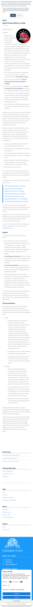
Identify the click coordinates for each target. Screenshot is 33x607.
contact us (9, 427)
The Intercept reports (15, 86)
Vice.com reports (14, 79)
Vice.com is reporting (8, 224)
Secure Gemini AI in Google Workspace (11, 455)
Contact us (18, 412)
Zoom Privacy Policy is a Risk (13, 23)
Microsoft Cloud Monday (7, 497)
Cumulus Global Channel (8, 517)
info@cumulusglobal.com (11, 564)
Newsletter (4, 495)
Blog (3, 492)
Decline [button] (20, 15)
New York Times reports (16, 93)
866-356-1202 (8, 560)
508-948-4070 (8, 562)
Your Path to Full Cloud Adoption (9, 458)
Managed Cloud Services (8, 473)
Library (4, 527)
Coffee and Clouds (6, 512)
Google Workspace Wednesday (9, 500)
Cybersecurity (5, 476)
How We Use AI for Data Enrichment (10, 461)
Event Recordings (6, 514)
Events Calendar (6, 529)
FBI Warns (12, 104)
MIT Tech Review (14, 72)
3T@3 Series (5, 509)
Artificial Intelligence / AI (7, 471)
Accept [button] (13, 15)
